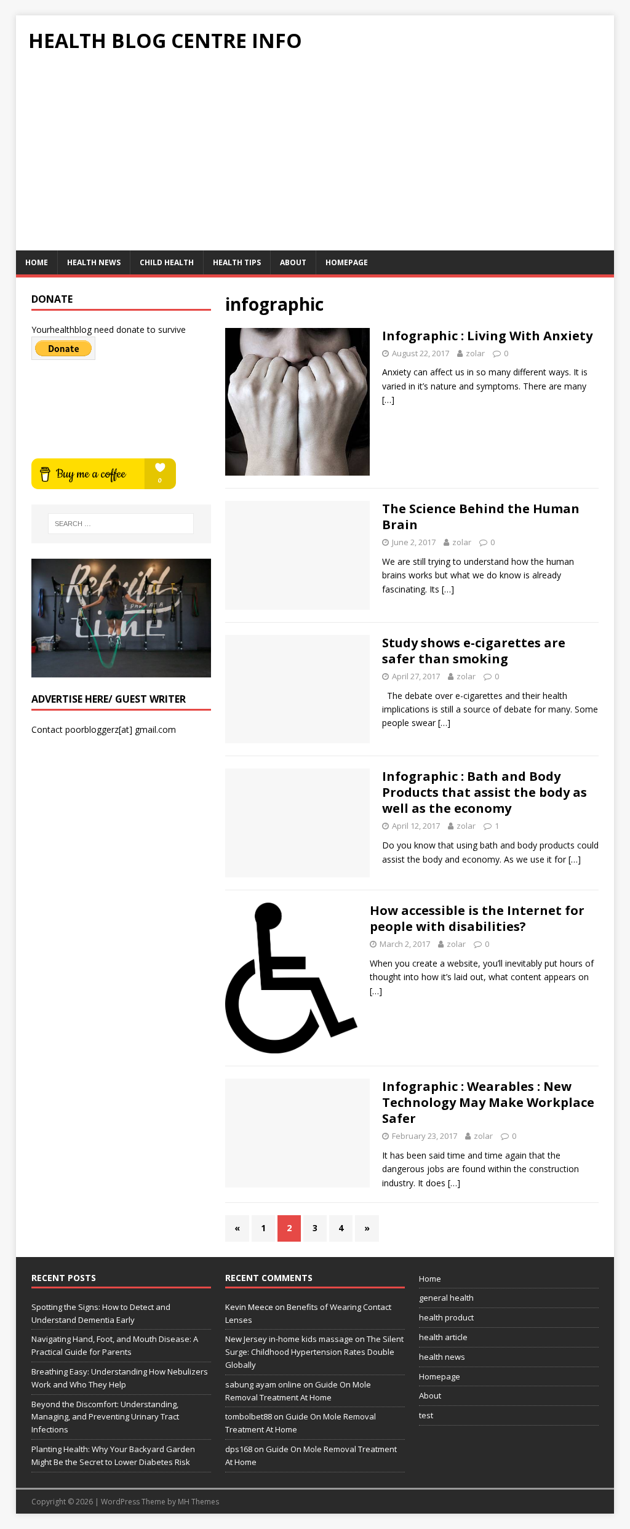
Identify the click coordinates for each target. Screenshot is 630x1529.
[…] (388, 399)
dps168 (238, 1449)
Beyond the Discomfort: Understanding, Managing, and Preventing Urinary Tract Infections (105, 1417)
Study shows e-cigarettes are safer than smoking (473, 650)
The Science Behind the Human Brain (481, 516)
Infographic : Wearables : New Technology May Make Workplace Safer (488, 1102)
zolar (475, 353)
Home (36, 262)
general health (446, 1297)
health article (443, 1337)
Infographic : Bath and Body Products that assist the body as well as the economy (484, 792)
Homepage (346, 262)
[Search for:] (121, 523)
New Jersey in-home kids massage (289, 1338)
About (293, 262)
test (426, 1415)
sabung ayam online (263, 1384)
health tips (237, 262)
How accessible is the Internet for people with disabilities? (477, 918)
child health (167, 262)
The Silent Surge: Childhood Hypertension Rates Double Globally (314, 1351)
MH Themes (198, 1501)
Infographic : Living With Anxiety (487, 335)
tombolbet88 (248, 1416)
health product (446, 1317)
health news (94, 262)
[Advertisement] (315, 158)
